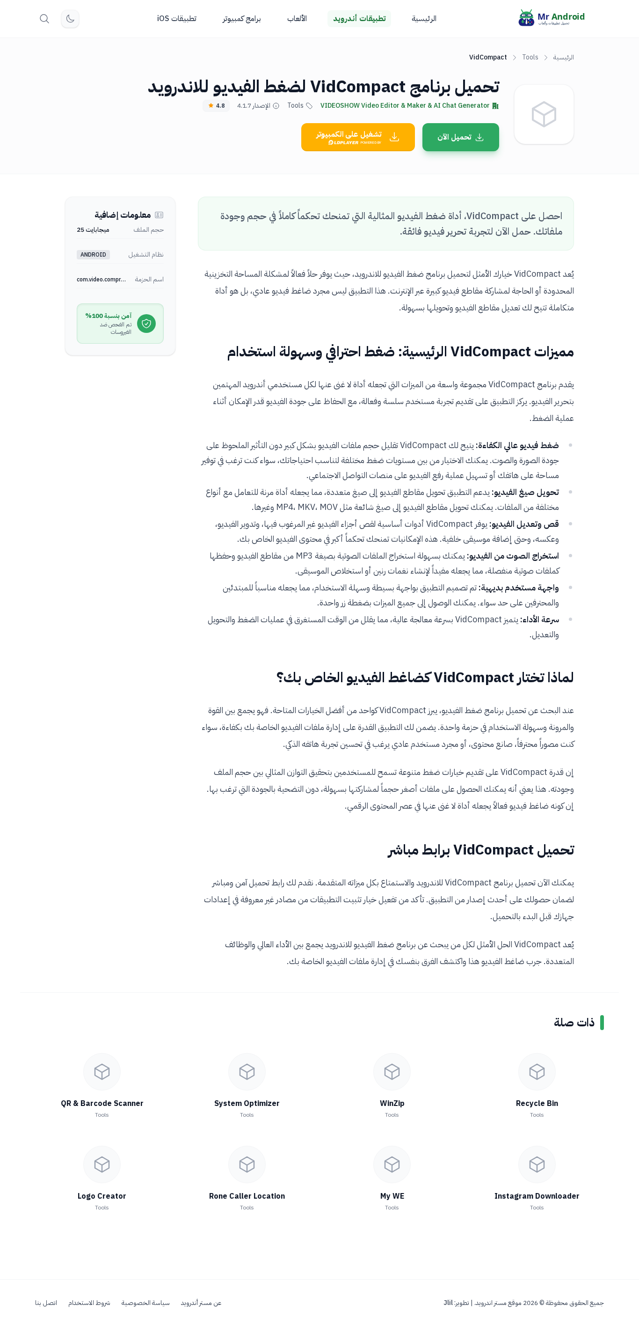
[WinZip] (392, 1072)
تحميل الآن (454, 137)
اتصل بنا (46, 1303)
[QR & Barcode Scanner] (102, 1072)
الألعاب (297, 18)
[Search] (44, 18)
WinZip (392, 1103)
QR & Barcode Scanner (102, 1103)
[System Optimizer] (247, 1072)
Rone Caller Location (247, 1196)
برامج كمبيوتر (242, 18)
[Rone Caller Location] (247, 1164)
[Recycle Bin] (537, 1072)
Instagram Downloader (537, 1196)
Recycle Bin (537, 1103)
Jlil (448, 1303)
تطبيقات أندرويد (359, 18)
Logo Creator (102, 1196)
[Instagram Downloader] (537, 1164)
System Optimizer (247, 1103)
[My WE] (392, 1164)
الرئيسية (424, 18)
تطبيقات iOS (176, 18)
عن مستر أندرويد (201, 1303)
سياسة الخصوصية (146, 1303)
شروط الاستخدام (89, 1303)
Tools (530, 57)
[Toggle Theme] (70, 19)
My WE (392, 1196)
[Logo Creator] (102, 1164)
